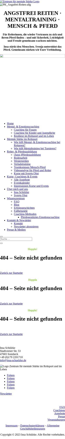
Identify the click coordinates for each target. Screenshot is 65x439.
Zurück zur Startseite (11, 272)
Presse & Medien (16, 229)
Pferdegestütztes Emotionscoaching (40, 217)
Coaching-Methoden (25, 214)
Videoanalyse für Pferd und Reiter (32, 170)
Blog (16, 204)
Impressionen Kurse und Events (31, 185)
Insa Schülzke (21, 192)
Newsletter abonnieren (26, 226)
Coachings (59, 410)
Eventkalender (22, 182)
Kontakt (18, 223)
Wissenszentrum (16, 198)
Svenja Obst (20, 195)
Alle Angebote (22, 179)
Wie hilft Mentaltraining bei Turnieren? (35, 148)
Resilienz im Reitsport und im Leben (34, 135)
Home (10, 123)
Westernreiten (21, 160)
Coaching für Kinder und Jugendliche (34, 132)
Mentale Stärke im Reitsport (22, 139)
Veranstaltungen (56, 419)
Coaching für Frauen (25, 129)
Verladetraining (22, 164)
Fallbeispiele (21, 210)
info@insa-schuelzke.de (13, 360)
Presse (61, 416)
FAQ (16, 201)
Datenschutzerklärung (32, 425)
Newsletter (6, 393)
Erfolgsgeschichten (24, 207)
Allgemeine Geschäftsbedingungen (40, 427)
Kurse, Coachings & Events (22, 176)
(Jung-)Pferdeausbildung (27, 154)
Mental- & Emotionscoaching (23, 126)
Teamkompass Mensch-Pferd (30, 167)
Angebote (59, 413)
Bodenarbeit (20, 157)
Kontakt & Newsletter (19, 220)
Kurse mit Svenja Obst (26, 173)
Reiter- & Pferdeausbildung (22, 151)
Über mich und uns (17, 189)
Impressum (12, 425)
